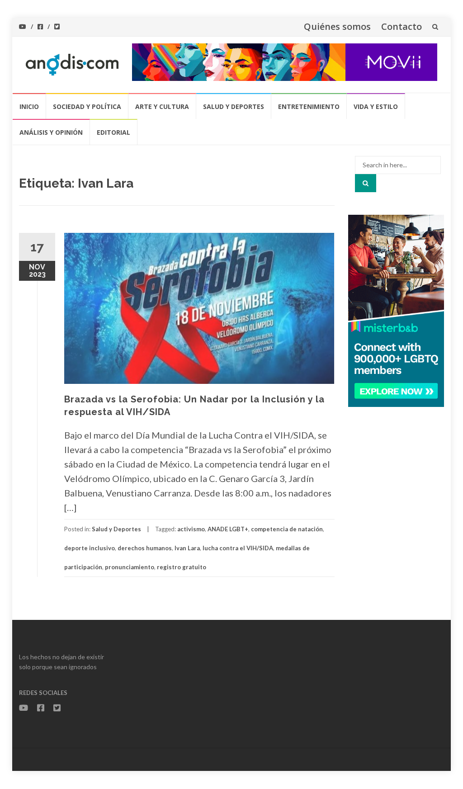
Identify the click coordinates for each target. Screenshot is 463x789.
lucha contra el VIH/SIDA (238, 548)
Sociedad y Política (87, 106)
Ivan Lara (187, 548)
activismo (191, 529)
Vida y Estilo (376, 106)
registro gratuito (181, 567)
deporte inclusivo (89, 548)
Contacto (401, 26)
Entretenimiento (309, 106)
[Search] (365, 183)
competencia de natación (287, 529)
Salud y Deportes (233, 106)
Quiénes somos (337, 26)
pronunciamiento (129, 567)
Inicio (29, 106)
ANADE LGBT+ (228, 529)
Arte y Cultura (162, 106)
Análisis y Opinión (51, 132)
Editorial (113, 132)
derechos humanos (145, 548)
